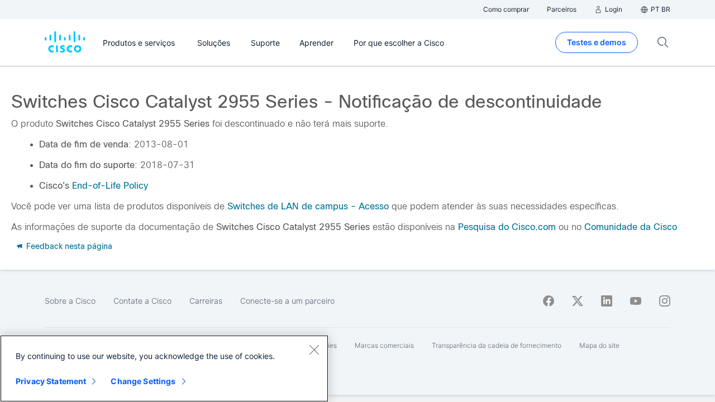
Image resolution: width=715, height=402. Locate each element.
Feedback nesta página (68, 246)
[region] (164, 368)
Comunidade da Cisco (630, 227)
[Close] (314, 349)
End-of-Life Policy (110, 185)
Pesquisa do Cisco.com (507, 227)
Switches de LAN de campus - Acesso (308, 206)
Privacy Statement (51, 381)
